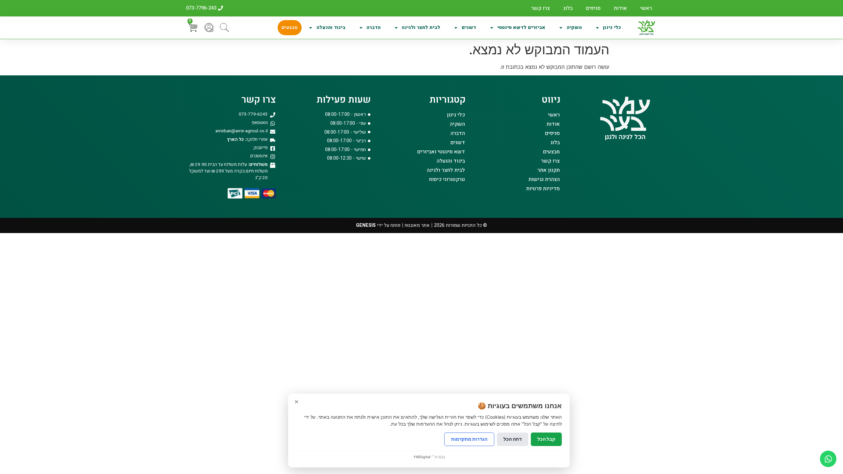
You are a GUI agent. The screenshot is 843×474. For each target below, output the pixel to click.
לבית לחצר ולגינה (421, 27)
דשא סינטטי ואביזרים (441, 152)
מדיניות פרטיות (543, 189)
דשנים (469, 27)
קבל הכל (546, 439)
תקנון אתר (548, 170)
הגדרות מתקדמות (469, 439)
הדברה (374, 27)
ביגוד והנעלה (330, 27)
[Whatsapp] (828, 459)
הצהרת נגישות (544, 179)
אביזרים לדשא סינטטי (521, 27)
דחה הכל (512, 439)
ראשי (646, 8)
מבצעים (290, 27)
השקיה (574, 27)
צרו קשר (540, 8)
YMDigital (421, 457)
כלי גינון (612, 27)
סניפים (593, 8)
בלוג (568, 8)
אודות (620, 8)
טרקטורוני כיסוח (447, 179)
